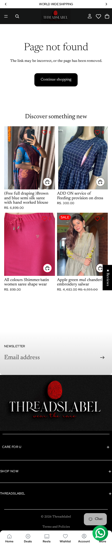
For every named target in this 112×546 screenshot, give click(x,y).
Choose (104, 268)
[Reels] (46, 536)
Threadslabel (61, 516)
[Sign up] (102, 357)
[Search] (17, 16)
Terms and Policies (56, 526)
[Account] (84, 536)
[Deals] (28, 536)
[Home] (9, 536)
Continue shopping (56, 80)
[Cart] (107, 16)
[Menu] (6, 16)
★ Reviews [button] (107, 277)
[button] (99, 16)
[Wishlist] (65, 536)
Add (104, 181)
